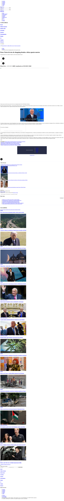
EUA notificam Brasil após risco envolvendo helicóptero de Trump (13, 248)
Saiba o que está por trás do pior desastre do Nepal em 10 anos (12, 409)
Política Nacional (3, 26)
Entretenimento (4, 17)
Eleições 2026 (4, 14)
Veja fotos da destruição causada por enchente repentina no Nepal (13, 391)
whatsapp (3, 2)
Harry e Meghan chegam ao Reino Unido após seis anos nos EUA (12, 444)
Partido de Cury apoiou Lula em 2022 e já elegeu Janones (10, 199)
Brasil (1, 24)
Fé (0, 38)
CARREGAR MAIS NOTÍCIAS (5, 464)
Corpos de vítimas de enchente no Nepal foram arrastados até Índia (13, 230)
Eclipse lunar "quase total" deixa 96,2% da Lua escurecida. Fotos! (13, 266)
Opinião (3, 19)
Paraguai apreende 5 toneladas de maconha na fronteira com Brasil (13, 355)
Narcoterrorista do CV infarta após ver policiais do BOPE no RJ (11, 200)
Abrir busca (2, 8)
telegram (3, 3)
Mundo (3, 18)
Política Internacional (3, 317)
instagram (37, 148)
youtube (3, 4)
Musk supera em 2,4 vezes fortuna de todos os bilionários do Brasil (13, 283)
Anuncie (3, 495)
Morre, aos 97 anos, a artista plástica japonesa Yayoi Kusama (12, 373)
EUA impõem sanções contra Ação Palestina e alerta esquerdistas (12, 426)
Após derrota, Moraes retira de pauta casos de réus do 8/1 (10, 201)
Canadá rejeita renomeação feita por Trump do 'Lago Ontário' (12, 319)
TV (0, 460)
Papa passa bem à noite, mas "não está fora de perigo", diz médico (10, 144)
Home (3, 48)
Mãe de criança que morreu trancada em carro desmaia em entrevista (15, 141)
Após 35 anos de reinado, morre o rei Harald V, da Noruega (11, 301)
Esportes (3, 16)
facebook (3, 1)
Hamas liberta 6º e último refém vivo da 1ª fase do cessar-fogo (10, 143)
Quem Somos (4, 496)
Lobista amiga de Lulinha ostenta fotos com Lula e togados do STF (12, 203)
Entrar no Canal (2, 191)
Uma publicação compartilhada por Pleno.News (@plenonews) (13, 130)
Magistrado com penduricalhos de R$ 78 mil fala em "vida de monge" (11, 142)
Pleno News (2, 11)
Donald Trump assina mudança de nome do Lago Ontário (11, 337)
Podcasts (3, 20)
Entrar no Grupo (15, 192)
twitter (3, 5)
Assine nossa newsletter (3, 466)
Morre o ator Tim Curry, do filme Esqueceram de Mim (10, 462)
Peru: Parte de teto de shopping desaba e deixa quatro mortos (12, 212)
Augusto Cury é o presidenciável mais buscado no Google (10, 202)
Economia (3, 15)
